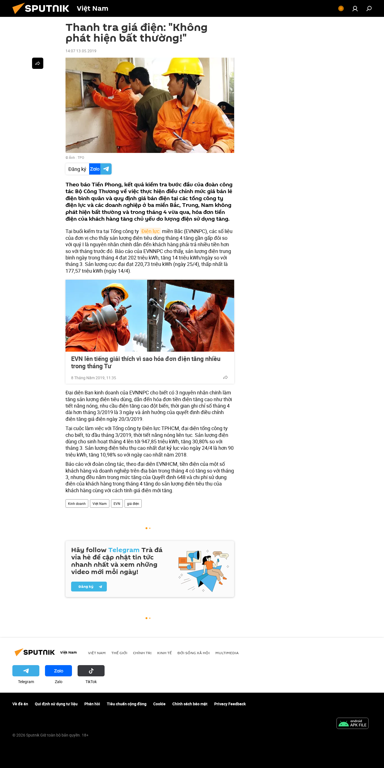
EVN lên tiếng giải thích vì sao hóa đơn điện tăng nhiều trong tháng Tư (145, 362)
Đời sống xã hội (193, 652)
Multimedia (227, 652)
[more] (225, 377)
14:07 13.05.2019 (80, 50)
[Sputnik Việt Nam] (43, 15)
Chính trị (142, 652)
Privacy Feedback (230, 703)
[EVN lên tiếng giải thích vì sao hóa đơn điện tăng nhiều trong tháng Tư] (149, 316)
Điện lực (150, 231)
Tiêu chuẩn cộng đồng (126, 703)
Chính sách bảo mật (189, 703)
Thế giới (119, 652)
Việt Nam (99, 503)
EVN (117, 503)
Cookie (159, 703)
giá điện (133, 503)
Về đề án (20, 703)
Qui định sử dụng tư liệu (56, 703)
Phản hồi (92, 703)
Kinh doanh (77, 503)
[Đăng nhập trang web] (355, 8)
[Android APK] (352, 724)
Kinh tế (164, 652)
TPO (81, 157)
